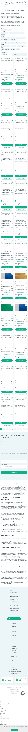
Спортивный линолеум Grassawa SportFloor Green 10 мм (6, 159)
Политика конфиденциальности (14, 689)
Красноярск (2, 714)
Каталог (14, 623)
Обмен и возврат (14, 662)
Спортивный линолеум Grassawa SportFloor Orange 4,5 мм (6, 406)
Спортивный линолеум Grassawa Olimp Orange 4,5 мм (7, 98)
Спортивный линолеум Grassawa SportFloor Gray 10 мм (20, 98)
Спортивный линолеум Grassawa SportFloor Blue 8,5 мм (20, 344)
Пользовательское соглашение (14, 691)
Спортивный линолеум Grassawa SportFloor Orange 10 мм (21, 67)
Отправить (14, 472)
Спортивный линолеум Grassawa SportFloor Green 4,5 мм (7, 375)
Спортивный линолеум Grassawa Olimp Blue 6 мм (6, 66)
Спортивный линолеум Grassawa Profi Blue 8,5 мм (20, 375)
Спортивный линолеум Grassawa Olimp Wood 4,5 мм (6, 251)
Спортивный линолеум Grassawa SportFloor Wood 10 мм (20, 190)
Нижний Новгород (4, 718)
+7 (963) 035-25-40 (19, 2)
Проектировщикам (14, 673)
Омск (1, 721)
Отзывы (14, 652)
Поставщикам (14, 669)
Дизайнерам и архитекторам (14, 671)
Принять (14, 729)
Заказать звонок (15, 618)
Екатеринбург (3, 710)
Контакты (14, 631)
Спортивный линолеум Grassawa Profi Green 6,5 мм (6, 312)
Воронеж (2, 708)
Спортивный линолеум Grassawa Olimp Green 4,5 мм (20, 159)
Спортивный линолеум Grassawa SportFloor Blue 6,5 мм (20, 313)
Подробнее (7, 83)
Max (25, 4)
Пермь (1, 723)
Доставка (14, 660)
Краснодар (2, 713)
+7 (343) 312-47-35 (14, 599)
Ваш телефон (4, 464)
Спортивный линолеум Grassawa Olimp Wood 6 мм (20, 281)
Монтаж (14, 626)
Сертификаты (14, 648)
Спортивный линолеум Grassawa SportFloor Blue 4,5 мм (6, 281)
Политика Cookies (14, 693)
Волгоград (2, 706)
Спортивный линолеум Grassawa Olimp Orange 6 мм (6, 129)
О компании (14, 638)
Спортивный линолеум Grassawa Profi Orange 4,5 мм (20, 221)
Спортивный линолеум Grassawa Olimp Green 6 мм (6, 221)
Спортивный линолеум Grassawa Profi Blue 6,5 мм (20, 251)
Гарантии (14, 650)
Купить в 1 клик (7, 86)
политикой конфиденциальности (11, 477)
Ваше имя (3, 458)
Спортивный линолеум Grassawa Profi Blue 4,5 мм (20, 129)
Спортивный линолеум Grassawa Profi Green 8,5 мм (20, 406)
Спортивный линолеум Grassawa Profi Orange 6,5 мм (6, 344)
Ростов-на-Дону (3, 724)
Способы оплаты (14, 659)
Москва (2, 716)
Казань (1, 711)
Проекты (14, 646)
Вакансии (14, 640)
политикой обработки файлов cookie (19, 727)
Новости (14, 629)
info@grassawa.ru (14, 604)
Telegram (6, 3)
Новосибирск (3, 719)
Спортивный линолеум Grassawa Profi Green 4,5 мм (6, 190)
